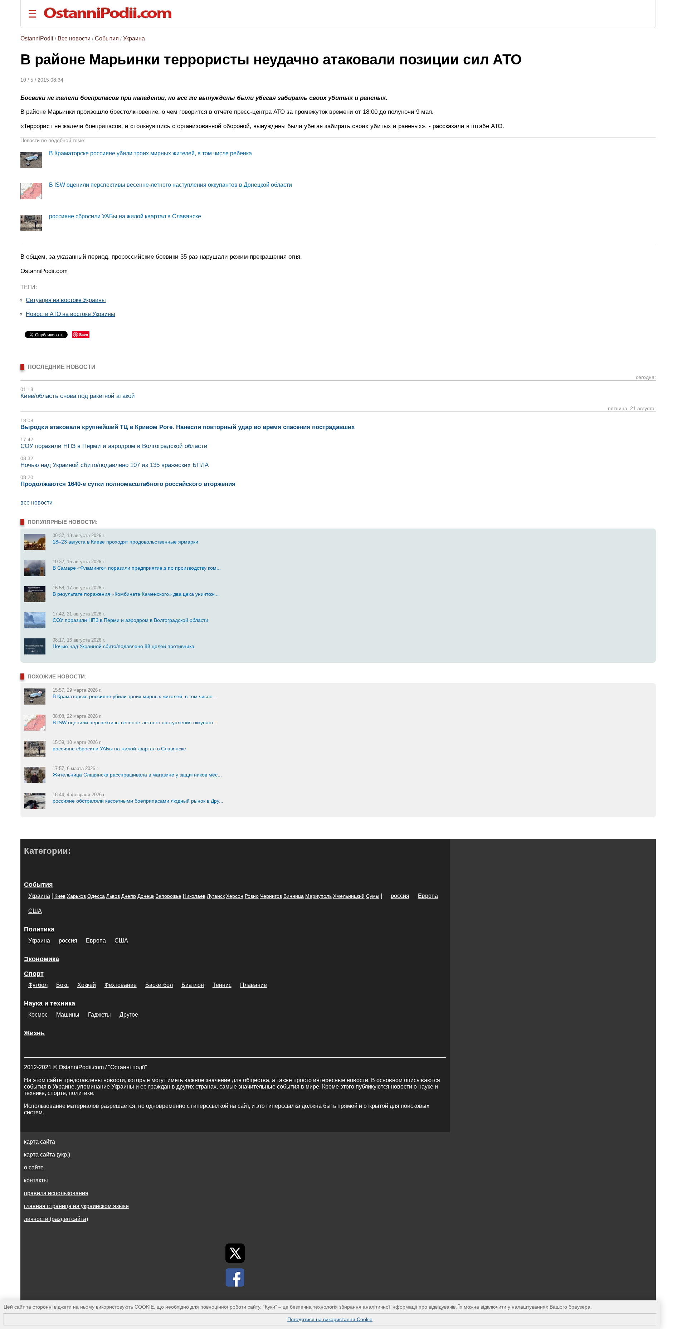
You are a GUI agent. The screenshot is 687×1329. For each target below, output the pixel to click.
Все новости (74, 38)
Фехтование (120, 985)
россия (400, 896)
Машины (67, 1015)
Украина (134, 38)
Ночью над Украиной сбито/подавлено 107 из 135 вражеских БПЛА (114, 465)
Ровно (252, 896)
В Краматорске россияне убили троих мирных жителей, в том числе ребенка (150, 153)
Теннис (222, 985)
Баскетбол (159, 985)
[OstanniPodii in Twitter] (235, 1253)
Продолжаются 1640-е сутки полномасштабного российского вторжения (127, 484)
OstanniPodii (36, 38)
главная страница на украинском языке (76, 1206)
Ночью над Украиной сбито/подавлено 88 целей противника (123, 646)
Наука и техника (49, 1003)
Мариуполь (318, 896)
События (107, 38)
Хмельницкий (349, 896)
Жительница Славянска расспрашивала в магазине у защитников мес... (137, 775)
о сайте (34, 1167)
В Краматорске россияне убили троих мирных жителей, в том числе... (135, 696)
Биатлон (192, 985)
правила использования (56, 1193)
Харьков (76, 896)
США (35, 911)
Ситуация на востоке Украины (66, 300)
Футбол (38, 985)
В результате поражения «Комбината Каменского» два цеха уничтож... (136, 594)
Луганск (216, 896)
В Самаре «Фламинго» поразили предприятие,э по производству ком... (137, 568)
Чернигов (271, 896)
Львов (113, 896)
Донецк (145, 896)
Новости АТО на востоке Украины (70, 314)
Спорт (34, 973)
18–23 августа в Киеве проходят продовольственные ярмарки (125, 542)
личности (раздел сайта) (56, 1219)
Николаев (194, 896)
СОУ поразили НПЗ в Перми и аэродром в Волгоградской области (114, 446)
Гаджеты (99, 1015)
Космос (38, 1015)
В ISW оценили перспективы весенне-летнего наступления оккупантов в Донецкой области (170, 185)
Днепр (128, 896)
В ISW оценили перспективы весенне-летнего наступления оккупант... (135, 722)
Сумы (372, 896)
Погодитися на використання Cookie (329, 1319)
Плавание (253, 985)
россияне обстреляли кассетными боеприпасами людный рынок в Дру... (138, 801)
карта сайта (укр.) (47, 1155)
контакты (36, 1180)
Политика (39, 929)
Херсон (234, 896)
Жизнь (34, 1033)
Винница (293, 896)
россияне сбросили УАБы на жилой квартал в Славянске (125, 216)
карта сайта (39, 1142)
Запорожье (168, 896)
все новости (36, 503)
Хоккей (86, 985)
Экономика (41, 959)
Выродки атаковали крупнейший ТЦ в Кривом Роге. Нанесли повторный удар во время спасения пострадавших (187, 427)
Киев (59, 896)
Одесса (96, 896)
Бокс (62, 985)
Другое (129, 1015)
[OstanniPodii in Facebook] (235, 1277)
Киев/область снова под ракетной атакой (77, 396)
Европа (428, 896)
